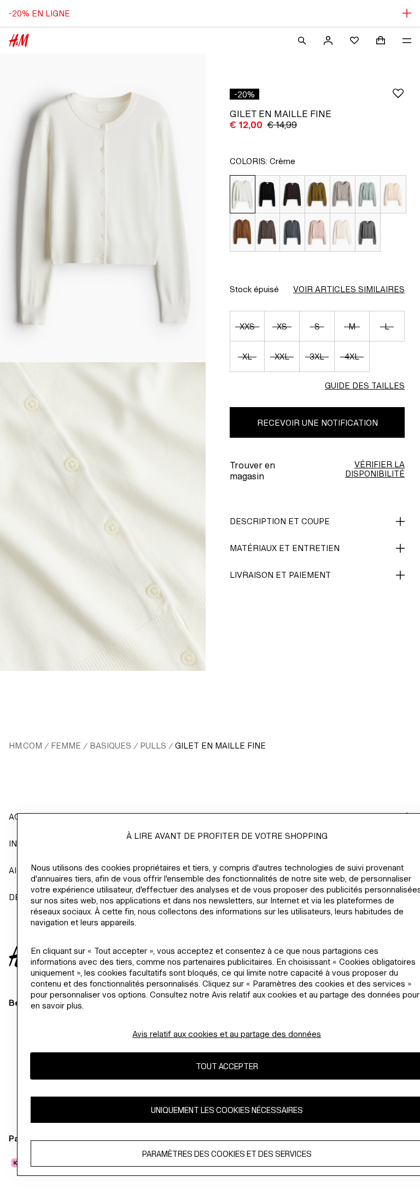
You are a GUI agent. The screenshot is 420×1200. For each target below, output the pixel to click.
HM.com (25, 745)
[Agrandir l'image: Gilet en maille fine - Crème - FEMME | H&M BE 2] (103, 516)
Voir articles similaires (349, 289)
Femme (66, 745)
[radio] (242, 194)
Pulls (153, 745)
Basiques (110, 745)
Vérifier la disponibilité (375, 469)
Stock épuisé (254, 289)
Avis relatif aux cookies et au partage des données (226, 1034)
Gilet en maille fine (220, 745)
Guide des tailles (365, 385)
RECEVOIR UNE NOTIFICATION (317, 422)
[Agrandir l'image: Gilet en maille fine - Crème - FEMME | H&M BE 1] (103, 208)
